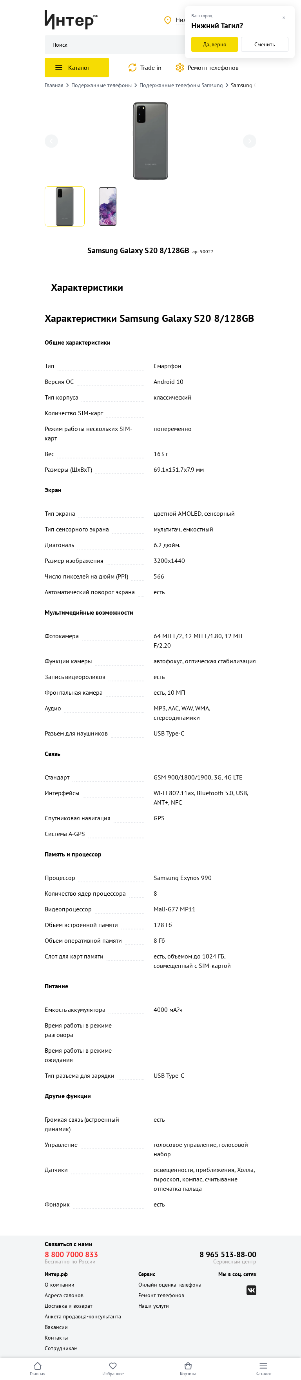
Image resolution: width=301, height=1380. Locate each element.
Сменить (264, 44)
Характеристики (87, 287)
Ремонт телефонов (213, 67)
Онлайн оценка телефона (169, 1284)
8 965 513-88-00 (227, 1254)
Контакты (56, 1337)
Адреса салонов (64, 1295)
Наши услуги (153, 1305)
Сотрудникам (61, 1348)
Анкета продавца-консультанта (83, 1316)
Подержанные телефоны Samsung (181, 85)
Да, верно (215, 44)
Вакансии (56, 1327)
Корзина (188, 1373)
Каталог (263, 1373)
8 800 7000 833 (71, 1254)
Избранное (113, 1373)
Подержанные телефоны (101, 85)
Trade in (150, 67)
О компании (59, 1284)
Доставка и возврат (68, 1305)
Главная (37, 1373)
